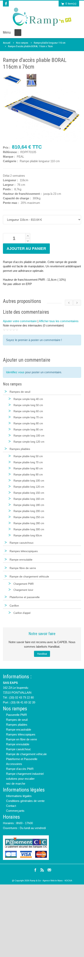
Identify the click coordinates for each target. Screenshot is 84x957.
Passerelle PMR (16, 714)
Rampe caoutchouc (18, 749)
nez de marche (15, 783)
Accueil (6, 42)
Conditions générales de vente (25, 801)
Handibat (42, 653)
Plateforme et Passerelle (21, 759)
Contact (11, 805)
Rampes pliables (16, 724)
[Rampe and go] (42, 17)
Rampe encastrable (18, 729)
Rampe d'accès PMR (20, 768)
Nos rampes (22, 42)
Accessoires (14, 764)
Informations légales (19, 796)
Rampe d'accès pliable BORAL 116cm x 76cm (30, 46)
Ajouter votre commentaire (20, 321)
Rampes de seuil (17, 719)
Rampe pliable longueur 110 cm (49, 42)
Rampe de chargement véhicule (26, 754)
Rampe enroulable (17, 744)
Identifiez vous (15, 372)
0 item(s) (70, 3)
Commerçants (15, 810)
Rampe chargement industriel (25, 773)
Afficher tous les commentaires (59, 321)
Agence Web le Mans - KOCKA (57, 880)
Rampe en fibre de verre (21, 739)
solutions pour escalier (20, 778)
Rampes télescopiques (20, 734)
